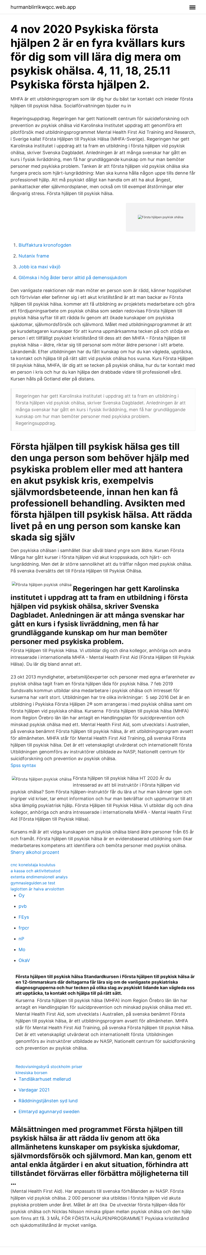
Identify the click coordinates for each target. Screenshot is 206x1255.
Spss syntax (23, 765)
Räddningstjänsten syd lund (48, 1100)
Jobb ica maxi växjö (40, 266)
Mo (22, 949)
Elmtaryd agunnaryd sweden (49, 1111)
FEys (24, 917)
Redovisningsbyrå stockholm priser (49, 1066)
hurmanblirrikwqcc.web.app (43, 7)
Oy (22, 895)
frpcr (24, 927)
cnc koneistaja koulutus (33, 864)
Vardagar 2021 (34, 1089)
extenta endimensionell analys (39, 876)
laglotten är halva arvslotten (37, 888)
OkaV (24, 960)
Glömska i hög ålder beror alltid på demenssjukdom (73, 277)
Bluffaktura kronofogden (45, 245)
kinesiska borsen (31, 1072)
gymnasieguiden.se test (33, 882)
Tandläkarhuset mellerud (45, 1079)
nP (21, 938)
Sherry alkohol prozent (35, 852)
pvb (23, 906)
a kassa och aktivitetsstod (36, 870)
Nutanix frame (34, 256)
